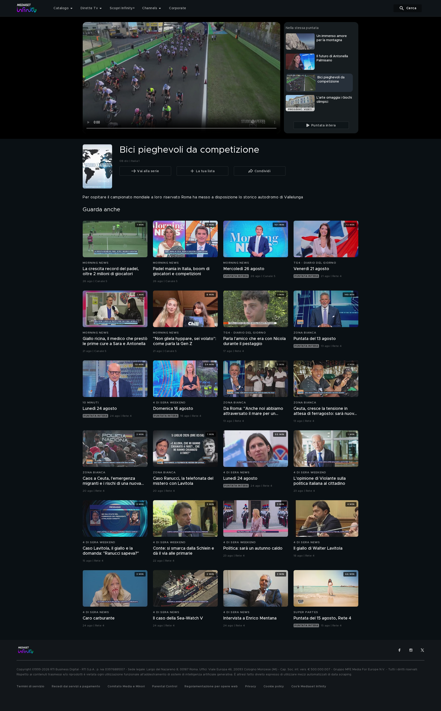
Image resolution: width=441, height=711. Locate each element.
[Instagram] (411, 650)
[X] (422, 650)
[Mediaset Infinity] (27, 8)
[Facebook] (399, 650)
